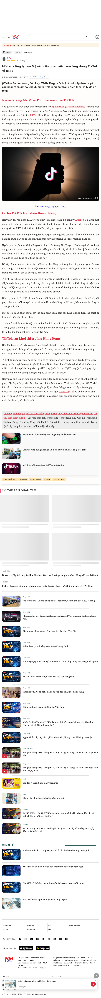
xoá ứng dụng (59, 479)
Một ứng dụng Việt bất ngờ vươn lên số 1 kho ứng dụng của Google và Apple (60, 661)
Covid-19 (64, 391)
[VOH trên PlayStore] (42, 948)
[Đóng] (95, 980)
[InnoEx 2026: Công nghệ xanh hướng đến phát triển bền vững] (11, 692)
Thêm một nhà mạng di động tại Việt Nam (43, 706)
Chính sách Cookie (9, 989)
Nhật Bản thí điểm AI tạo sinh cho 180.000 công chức (49, 676)
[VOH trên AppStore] (26, 948)
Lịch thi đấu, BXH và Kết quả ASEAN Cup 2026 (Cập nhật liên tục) (36, 45)
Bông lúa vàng (27, 749)
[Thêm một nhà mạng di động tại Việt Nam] (11, 707)
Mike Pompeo (36, 479)
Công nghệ (28, 52)
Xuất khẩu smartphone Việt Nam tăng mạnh (45, 899)
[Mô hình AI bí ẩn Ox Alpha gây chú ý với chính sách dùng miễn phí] (11, 854)
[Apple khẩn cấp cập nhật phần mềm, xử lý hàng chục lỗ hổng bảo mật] (11, 737)
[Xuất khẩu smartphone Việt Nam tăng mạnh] (11, 903)
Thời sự (18, 52)
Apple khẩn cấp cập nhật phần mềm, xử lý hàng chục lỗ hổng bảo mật (57, 737)
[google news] (49, 939)
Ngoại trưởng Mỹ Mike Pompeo (68, 106)
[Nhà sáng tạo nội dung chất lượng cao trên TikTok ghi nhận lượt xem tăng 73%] (11, 616)
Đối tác (5, 929)
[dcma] (55, 939)
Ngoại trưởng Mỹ (10, 479)
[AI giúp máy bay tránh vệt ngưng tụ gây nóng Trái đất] (11, 631)
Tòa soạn (30, 925)
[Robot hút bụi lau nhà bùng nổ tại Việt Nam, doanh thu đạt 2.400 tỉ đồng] (11, 601)
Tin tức (8, 52)
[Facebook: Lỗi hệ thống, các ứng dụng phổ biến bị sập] (11, 438)
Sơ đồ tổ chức (55, 976)
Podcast (26, 809)
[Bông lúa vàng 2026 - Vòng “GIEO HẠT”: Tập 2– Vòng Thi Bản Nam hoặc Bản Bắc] (11, 752)
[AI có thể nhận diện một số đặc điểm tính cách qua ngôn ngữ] (11, 870)
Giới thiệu (5, 976)
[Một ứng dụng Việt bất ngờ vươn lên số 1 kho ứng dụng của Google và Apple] (11, 661)
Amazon (79, 219)
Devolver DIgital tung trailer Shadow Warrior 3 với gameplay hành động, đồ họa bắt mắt (50, 575)
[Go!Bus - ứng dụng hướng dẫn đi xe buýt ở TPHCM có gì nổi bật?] (11, 453)
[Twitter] (60, 939)
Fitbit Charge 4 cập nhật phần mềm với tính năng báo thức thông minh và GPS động (47, 586)
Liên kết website (74, 925)
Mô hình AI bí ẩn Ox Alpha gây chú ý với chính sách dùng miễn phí (56, 850)
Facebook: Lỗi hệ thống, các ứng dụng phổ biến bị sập (49, 434)
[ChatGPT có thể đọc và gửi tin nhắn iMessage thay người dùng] (11, 887)
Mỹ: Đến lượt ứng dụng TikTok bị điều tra (43, 464)
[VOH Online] (15, 37)
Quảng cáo (7, 925)
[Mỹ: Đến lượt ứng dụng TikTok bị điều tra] (11, 468)
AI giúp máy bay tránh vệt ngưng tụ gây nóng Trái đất (49, 631)
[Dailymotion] (66, 939)
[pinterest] (37, 939)
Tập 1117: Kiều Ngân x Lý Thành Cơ (40, 782)
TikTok (33, 115)
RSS (49, 925)
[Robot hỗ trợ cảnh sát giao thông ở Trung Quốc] (11, 646)
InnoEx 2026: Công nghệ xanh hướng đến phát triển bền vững (53, 691)
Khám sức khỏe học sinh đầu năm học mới (43, 798)
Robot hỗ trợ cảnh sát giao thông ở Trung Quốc (46, 646)
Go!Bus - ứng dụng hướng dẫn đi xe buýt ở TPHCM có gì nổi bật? (54, 449)
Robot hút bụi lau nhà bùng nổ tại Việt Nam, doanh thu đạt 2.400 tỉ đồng (59, 600)
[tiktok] (31, 939)
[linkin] (43, 939)
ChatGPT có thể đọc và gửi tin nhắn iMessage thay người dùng (53, 883)
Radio (25, 779)
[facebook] (20, 939)
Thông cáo (31, 929)
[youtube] (26, 939)
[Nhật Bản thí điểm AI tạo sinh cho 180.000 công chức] (11, 676)
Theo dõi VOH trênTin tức (39, 77)
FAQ (49, 929)
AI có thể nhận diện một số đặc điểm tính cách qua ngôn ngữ (53, 866)
